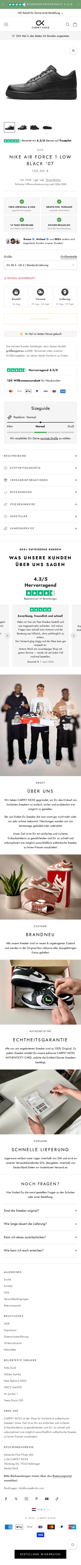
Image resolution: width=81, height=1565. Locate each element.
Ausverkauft (40, 319)
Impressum (10, 1330)
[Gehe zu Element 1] (9, 127)
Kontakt (8, 1286)
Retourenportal (12, 1305)
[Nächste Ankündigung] (77, 4)
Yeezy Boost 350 (13, 1400)
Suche (7, 1279)
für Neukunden (34, 380)
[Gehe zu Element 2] (22, 127)
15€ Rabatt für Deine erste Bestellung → (40, 13)
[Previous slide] (7, 635)
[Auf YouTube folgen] (47, 1499)
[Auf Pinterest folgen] (37, 1499)
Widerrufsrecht (12, 1343)
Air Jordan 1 (11, 1394)
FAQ (6, 1292)
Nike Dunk (10, 1368)
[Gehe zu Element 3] (34, 127)
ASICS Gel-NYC (13, 1387)
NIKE (40, 150)
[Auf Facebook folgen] (6, 1499)
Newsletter (10, 1350)
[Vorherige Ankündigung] (3, 4)
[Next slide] (73, 635)
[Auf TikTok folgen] (57, 1499)
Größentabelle (69, 257)
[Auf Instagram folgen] (26, 1499)
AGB (6, 1324)
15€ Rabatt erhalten (40, 1553)
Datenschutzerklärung (16, 1337)
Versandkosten (53, 180)
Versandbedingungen (16, 1299)
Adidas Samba (12, 1374)
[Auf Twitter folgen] (16, 1499)
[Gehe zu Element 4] (47, 127)
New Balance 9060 (15, 1381)
